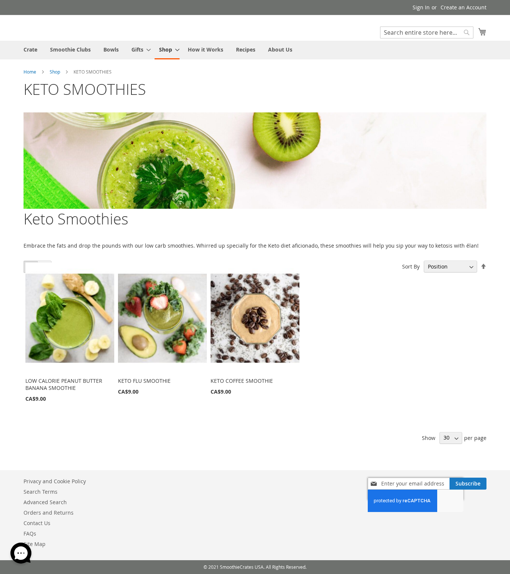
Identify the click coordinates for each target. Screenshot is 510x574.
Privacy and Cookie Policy (55, 481)
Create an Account (463, 7)
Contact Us (37, 523)
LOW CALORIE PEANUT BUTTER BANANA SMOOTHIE (63, 384)
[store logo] (55, 27)
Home (30, 72)
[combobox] (426, 32)
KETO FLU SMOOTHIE (144, 380)
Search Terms (40, 491)
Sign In (421, 7)
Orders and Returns (49, 512)
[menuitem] (30, 49)
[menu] (255, 50)
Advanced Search (45, 502)
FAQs (30, 533)
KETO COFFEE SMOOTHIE (242, 380)
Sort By (411, 266)
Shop (55, 72)
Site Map (35, 543)
